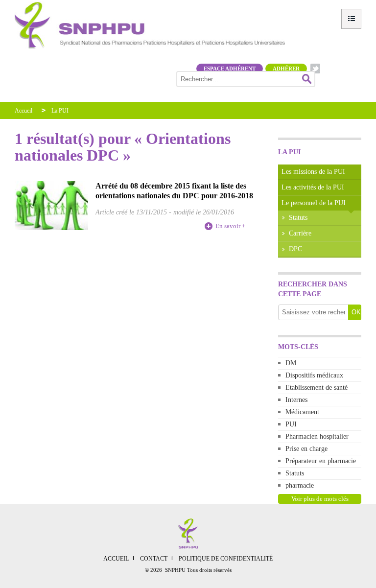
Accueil (23, 110)
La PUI (60, 110)
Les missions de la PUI (313, 171)
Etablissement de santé (316, 387)
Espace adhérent (230, 68)
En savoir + (230, 226)
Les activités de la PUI (313, 187)
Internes (296, 399)
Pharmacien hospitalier (317, 436)
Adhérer (286, 68)
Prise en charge (306, 448)
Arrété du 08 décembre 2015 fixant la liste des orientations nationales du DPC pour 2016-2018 (174, 191)
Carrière (300, 233)
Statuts (298, 217)
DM (290, 363)
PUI (291, 424)
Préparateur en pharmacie (320, 461)
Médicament (302, 412)
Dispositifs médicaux (314, 375)
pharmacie (299, 485)
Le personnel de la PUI (314, 203)
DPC (295, 249)
